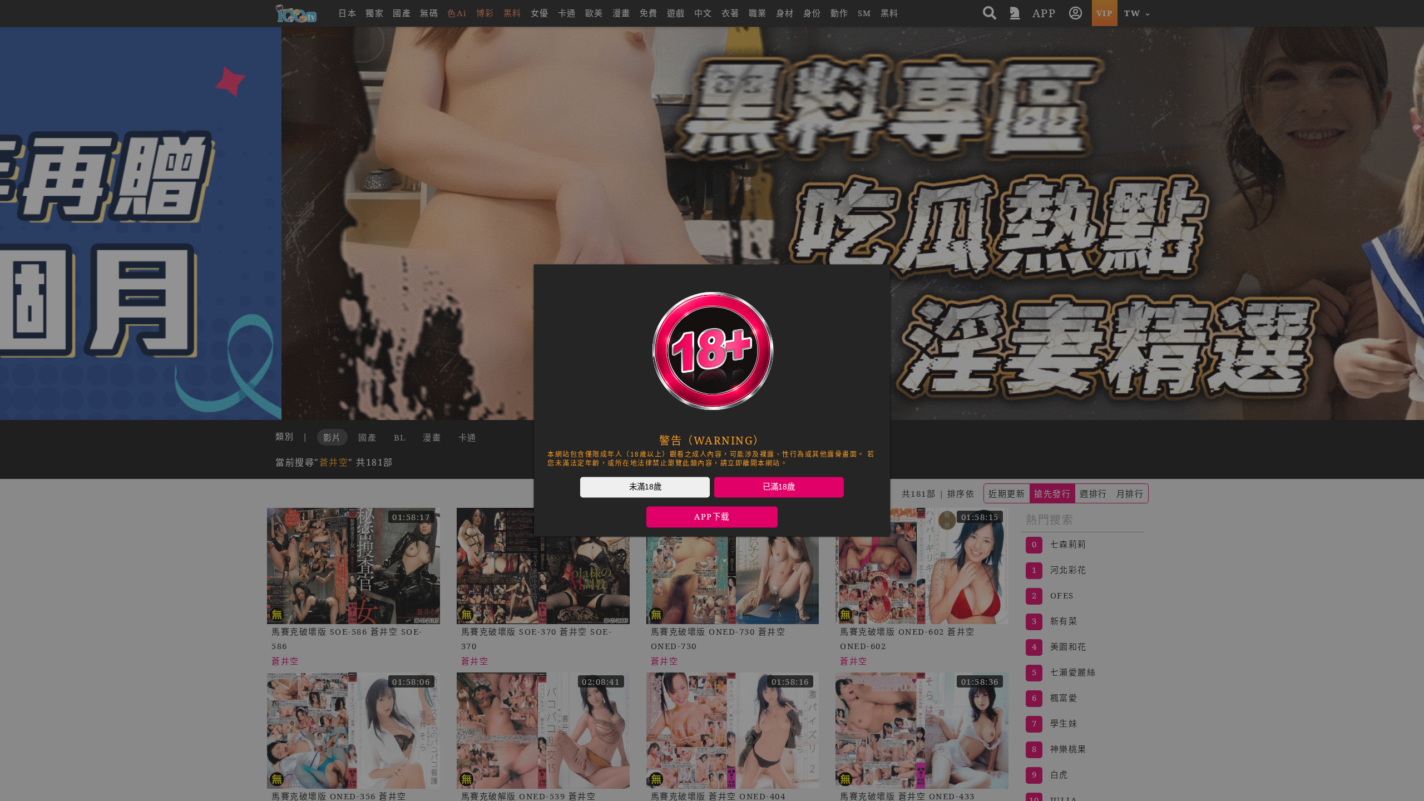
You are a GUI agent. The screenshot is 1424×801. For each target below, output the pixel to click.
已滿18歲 (779, 486)
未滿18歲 (645, 486)
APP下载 (712, 517)
